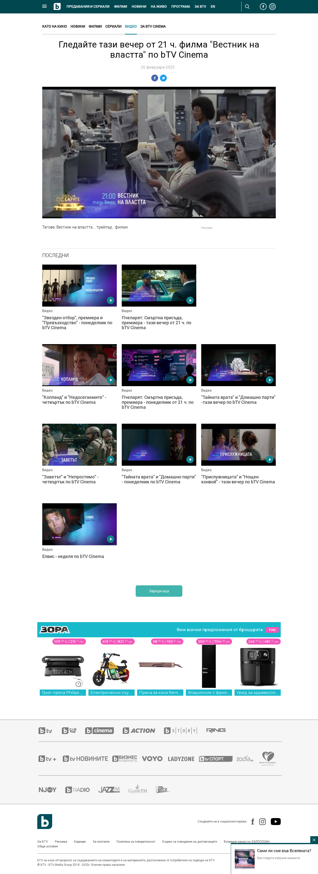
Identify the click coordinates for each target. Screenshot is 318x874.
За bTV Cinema (153, 26)
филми (121, 227)
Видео (131, 26)
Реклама (61, 841)
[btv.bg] (50, 730)
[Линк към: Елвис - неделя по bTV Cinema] (79, 540)
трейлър (104, 227)
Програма (180, 6)
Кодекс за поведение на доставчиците (189, 841)
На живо (159, 6)
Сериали (113, 26)
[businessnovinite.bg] (127, 758)
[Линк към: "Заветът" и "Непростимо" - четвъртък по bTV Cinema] (79, 461)
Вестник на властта (75, 227)
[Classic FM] (142, 790)
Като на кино (54, 26)
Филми (120, 6)
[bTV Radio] (81, 789)
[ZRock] (167, 789)
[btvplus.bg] (50, 758)
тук (272, 630)
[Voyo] (155, 758)
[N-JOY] (52, 789)
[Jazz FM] (113, 790)
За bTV (200, 6)
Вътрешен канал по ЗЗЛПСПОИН (247, 841)
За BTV (42, 841)
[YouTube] (273, 822)
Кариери (80, 841)
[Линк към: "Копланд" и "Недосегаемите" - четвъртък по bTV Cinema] (79, 381)
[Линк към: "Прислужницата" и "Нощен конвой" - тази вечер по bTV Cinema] (238, 461)
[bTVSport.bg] (218, 758)
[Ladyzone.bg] (183, 758)
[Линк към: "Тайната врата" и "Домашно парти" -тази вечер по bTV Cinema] (238, 381)
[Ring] (220, 730)
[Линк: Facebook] (250, 822)
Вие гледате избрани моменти (278, 858)
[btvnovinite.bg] (87, 759)
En (213, 6)
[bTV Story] (185, 730)
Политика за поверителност (136, 841)
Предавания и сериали (88, 6)
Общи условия (47, 846)
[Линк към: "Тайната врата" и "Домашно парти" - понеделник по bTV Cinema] (159, 461)
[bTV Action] (143, 730)
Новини (139, 6)
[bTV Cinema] (104, 730)
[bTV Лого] (44, 821)
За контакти (101, 841)
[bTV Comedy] (73, 730)
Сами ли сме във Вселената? (284, 850)
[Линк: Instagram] (260, 821)
